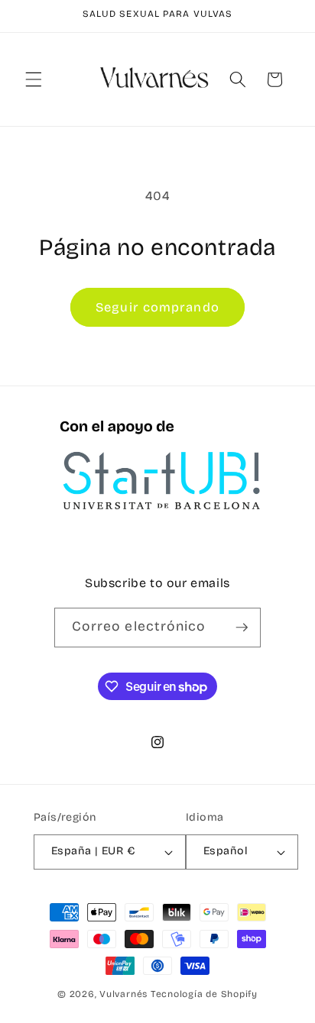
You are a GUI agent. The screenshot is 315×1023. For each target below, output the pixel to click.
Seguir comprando (157, 307)
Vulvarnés (123, 994)
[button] (33, 79)
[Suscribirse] (241, 627)
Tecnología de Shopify (204, 994)
